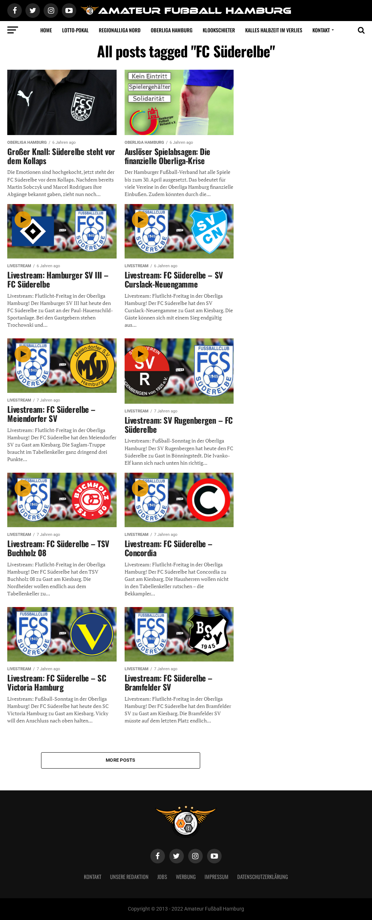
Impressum (217, 876)
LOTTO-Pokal (75, 30)
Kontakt (321, 30)
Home (46, 30)
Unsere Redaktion (129, 876)
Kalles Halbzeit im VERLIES (273, 30)
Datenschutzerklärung (262, 876)
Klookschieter (219, 30)
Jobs (162, 876)
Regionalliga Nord (120, 30)
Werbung (186, 876)
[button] (16, 904)
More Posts (121, 760)
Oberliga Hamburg (172, 30)
